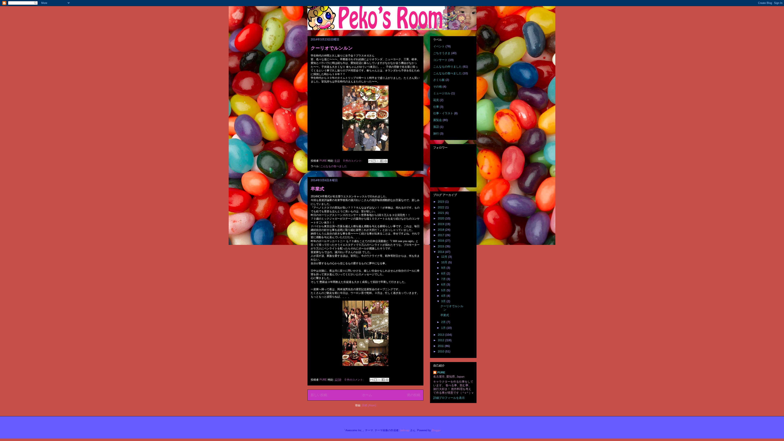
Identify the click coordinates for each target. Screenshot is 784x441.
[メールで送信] (370, 161)
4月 (444, 295)
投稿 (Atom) (369, 405)
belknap (404, 430)
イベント (439, 46)
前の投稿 (413, 395)
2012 (441, 340)
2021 (441, 212)
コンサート (440, 59)
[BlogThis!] (374, 161)
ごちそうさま (441, 53)
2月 (444, 322)
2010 (441, 351)
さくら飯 (439, 79)
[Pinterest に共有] (386, 161)
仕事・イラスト (443, 113)
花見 (436, 100)
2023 (441, 201)
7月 (444, 279)
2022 (441, 207)
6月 (444, 284)
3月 (444, 301)
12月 (444, 256)
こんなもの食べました (333, 166)
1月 (444, 327)
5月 (444, 290)
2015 (441, 246)
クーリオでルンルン (332, 48)
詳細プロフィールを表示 (449, 397)
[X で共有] (378, 161)
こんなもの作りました (447, 66)
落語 (436, 126)
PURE (441, 372)
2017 (441, 235)
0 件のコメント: (353, 160)
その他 (437, 86)
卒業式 (317, 188)
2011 (441, 346)
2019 (441, 224)
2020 (441, 218)
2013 (441, 334)
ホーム (367, 395)
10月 (444, 262)
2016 (441, 240)
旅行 (436, 133)
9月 (444, 267)
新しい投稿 (319, 395)
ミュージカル (441, 93)
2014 (441, 251)
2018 (441, 229)
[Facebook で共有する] (382, 161)
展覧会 (437, 120)
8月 (444, 273)
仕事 (436, 106)
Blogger (436, 430)
